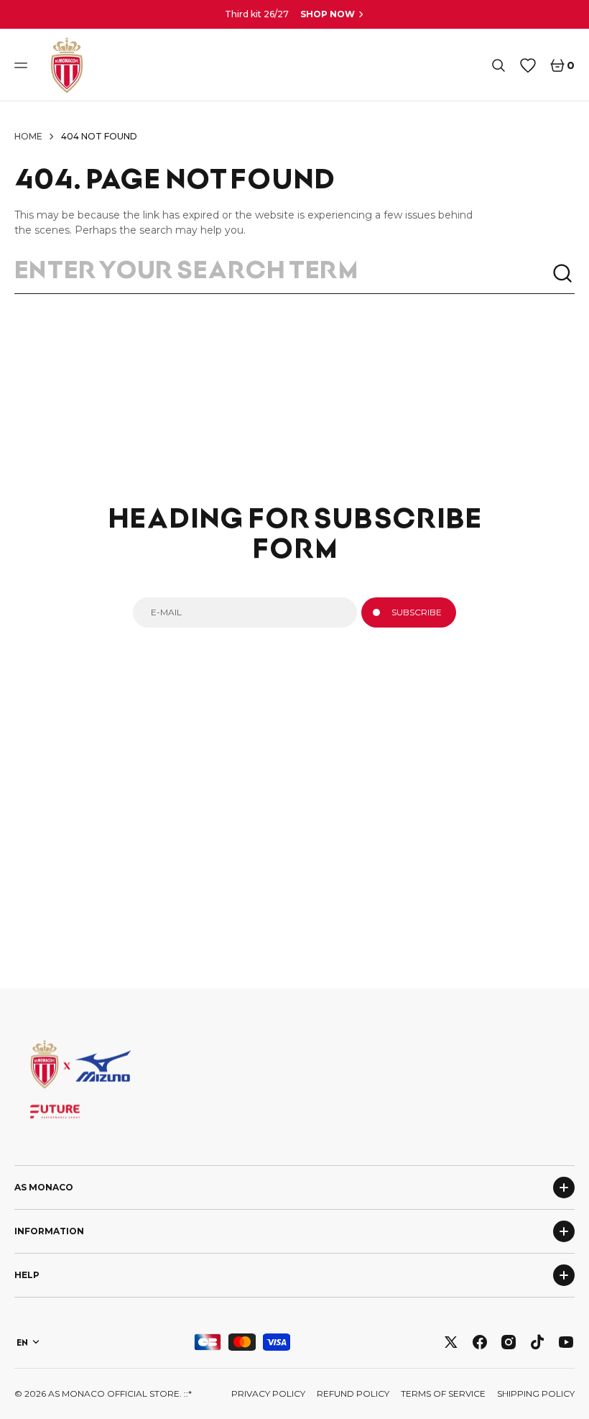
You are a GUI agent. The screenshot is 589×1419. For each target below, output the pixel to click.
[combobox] (283, 274)
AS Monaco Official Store (114, 1393)
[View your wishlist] (528, 65)
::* (188, 1393)
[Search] (563, 273)
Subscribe (416, 612)
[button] (23, 65)
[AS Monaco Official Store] (67, 65)
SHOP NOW (327, 14)
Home (28, 136)
